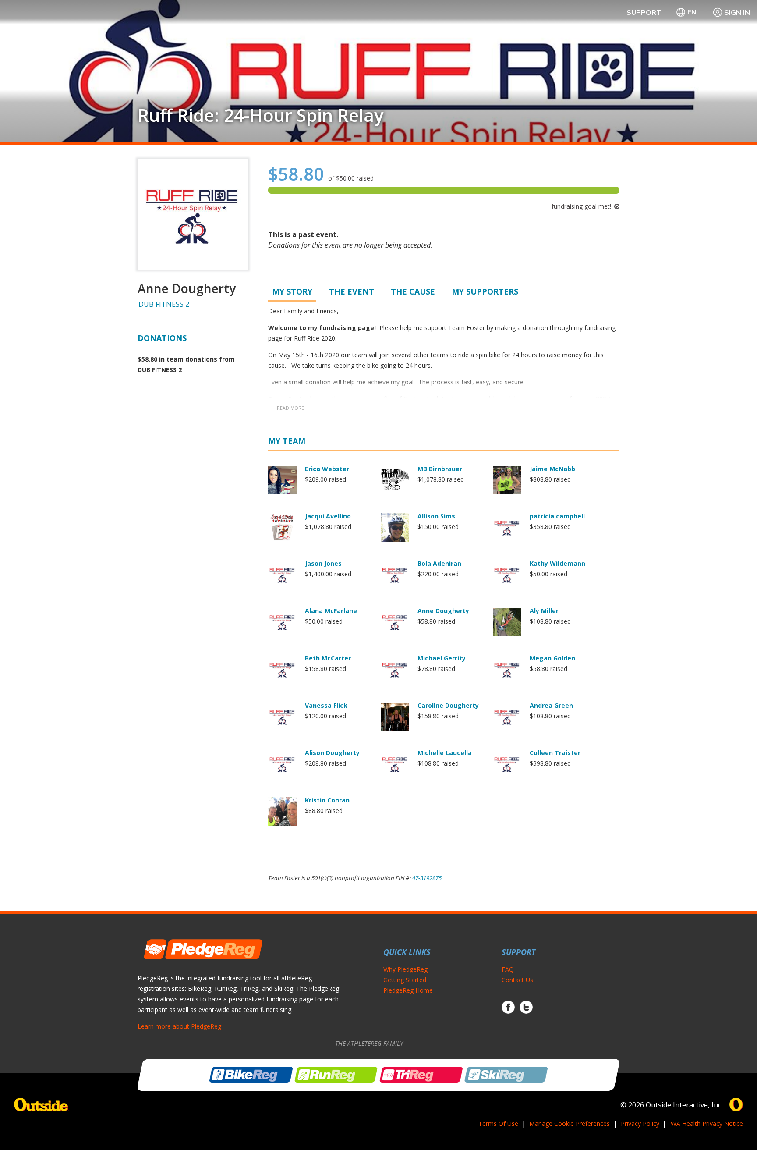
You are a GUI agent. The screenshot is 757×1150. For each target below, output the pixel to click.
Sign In (737, 12)
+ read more (288, 408)
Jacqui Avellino (328, 516)
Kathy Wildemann (557, 563)
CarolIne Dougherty (448, 705)
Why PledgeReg (405, 969)
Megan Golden (552, 658)
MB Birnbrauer (439, 469)
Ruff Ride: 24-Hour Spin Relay (260, 115)
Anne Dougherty (443, 611)
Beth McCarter (328, 658)
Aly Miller (544, 611)
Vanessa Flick (326, 705)
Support (643, 12)
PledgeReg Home (408, 990)
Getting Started (404, 980)
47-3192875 (427, 878)
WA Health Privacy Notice (707, 1123)
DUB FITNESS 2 (163, 304)
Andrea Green (551, 705)
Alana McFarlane (331, 611)
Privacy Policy (640, 1123)
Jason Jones (323, 563)
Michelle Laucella (444, 753)
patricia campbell (557, 516)
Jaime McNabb (552, 469)
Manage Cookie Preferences (569, 1123)
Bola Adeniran (439, 563)
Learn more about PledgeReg (179, 1026)
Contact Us (517, 980)
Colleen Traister (555, 753)
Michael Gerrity (441, 658)
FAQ (508, 969)
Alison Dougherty (332, 753)
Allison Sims (436, 516)
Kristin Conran (327, 800)
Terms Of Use (498, 1123)
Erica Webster (327, 469)
